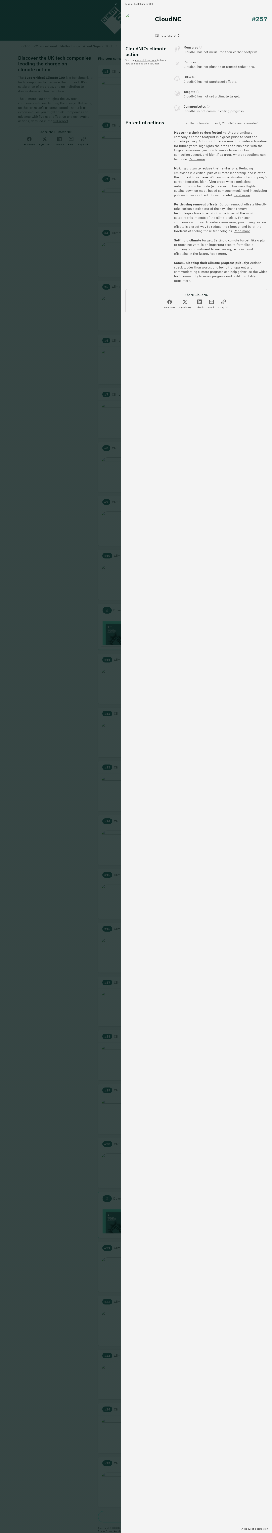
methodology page (146, 60)
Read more (197, 159)
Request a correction (256, 1528)
